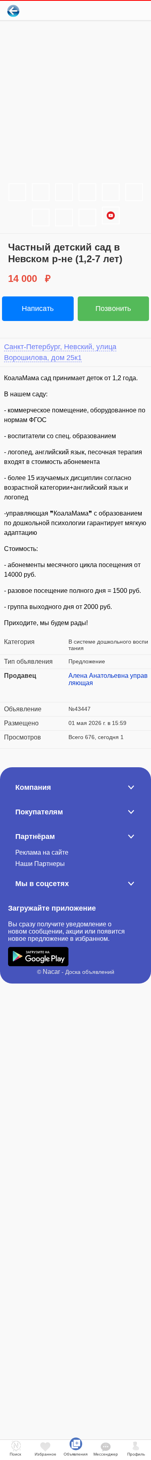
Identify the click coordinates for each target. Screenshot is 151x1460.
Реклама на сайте (41, 852)
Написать (38, 308)
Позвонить (113, 308)
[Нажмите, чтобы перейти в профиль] (74, 693)
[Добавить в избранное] (112, 10)
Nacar (51, 971)
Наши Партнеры (40, 863)
